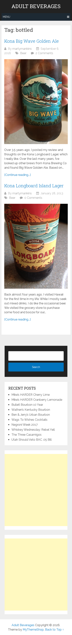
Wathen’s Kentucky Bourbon (30, 409)
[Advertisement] (36, 490)
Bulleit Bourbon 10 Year (27, 404)
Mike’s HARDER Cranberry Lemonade (36, 399)
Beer (23, 53)
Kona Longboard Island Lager (34, 186)
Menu (6, 16)
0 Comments (33, 198)
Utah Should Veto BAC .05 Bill (31, 439)
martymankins (22, 48)
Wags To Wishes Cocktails (29, 419)
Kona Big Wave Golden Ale (31, 41)
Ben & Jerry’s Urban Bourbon (30, 414)
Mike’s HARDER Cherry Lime (30, 394)
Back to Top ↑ (54, 629)
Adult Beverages (36, 6)
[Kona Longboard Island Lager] (36, 246)
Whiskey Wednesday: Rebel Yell (33, 429)
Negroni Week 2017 (24, 424)
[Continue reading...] (17, 175)
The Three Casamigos (26, 434)
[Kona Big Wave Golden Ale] (36, 101)
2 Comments (44, 53)
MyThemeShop (33, 629)
